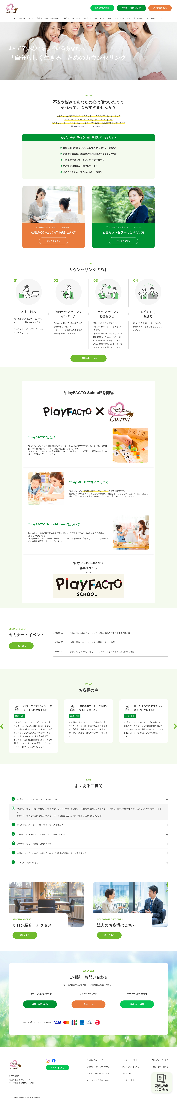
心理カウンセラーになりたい (75, 18)
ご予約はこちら (160, 8)
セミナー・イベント (122, 18)
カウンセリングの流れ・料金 (100, 18)
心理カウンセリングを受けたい (48, 18)
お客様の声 (126, 1073)
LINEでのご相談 (102, 8)
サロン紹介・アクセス (155, 18)
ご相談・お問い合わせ (131, 8)
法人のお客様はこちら (130, 1067)
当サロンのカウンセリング (23, 18)
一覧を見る (21, 646)
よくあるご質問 (128, 1080)
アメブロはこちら (57, 1068)
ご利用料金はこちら (88, 358)
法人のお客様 (138, 18)
